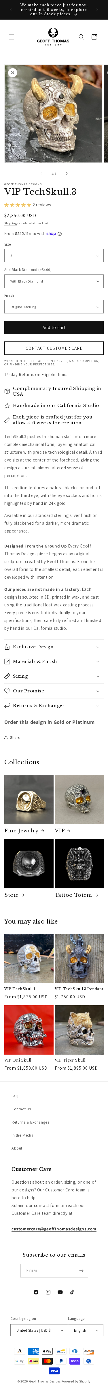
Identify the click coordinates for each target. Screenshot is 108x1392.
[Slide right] (66, 173)
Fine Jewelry (21, 831)
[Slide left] (41, 173)
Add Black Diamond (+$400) (28, 269)
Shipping (10, 223)
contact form (47, 1205)
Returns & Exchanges (30, 1122)
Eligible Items (54, 374)
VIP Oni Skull (17, 1060)
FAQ (15, 1095)
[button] (11, 37)
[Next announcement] (97, 9)
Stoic (11, 895)
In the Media (22, 1135)
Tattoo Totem (73, 895)
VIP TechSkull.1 (19, 989)
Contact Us (21, 1108)
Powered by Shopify (75, 1381)
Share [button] (15, 737)
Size (7, 244)
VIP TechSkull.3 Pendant (79, 989)
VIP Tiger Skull (70, 1060)
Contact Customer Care (54, 348)
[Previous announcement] (10, 9)
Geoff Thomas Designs (45, 1381)
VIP (60, 831)
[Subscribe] (81, 1270)
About (17, 1148)
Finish (9, 295)
